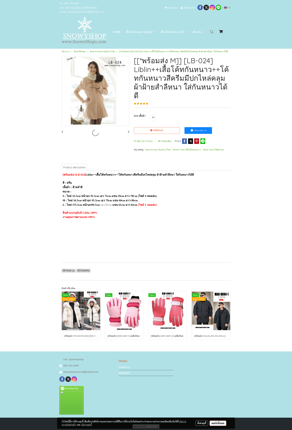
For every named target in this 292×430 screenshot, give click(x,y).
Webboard (124, 373)
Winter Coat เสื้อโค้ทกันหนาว (187, 149)
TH (228, 7)
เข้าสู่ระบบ (172, 7)
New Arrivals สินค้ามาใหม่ (158, 149)
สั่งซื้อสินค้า (158, 130)
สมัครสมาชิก (189, 7)
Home (116, 31)
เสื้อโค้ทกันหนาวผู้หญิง (139, 31)
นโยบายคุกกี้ (86, 424)
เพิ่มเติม (197, 31)
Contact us (124, 367)
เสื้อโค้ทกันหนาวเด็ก (172, 31)
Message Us (200, 130)
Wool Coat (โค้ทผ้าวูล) (213, 149)
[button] (212, 32)
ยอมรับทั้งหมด (218, 423)
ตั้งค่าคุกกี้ (201, 423)
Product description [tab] (74, 167)
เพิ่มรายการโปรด (144, 141)
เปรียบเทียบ (166, 141)
